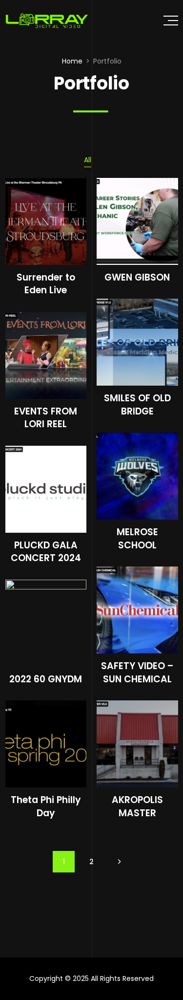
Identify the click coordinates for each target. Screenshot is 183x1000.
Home (72, 61)
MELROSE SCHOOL (137, 538)
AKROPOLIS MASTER (137, 806)
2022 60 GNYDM (45, 679)
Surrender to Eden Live (46, 284)
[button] (170, 20)
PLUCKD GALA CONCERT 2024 (46, 552)
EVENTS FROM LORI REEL (45, 418)
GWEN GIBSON (137, 277)
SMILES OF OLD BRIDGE (137, 404)
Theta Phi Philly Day (46, 806)
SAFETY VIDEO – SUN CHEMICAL (137, 672)
